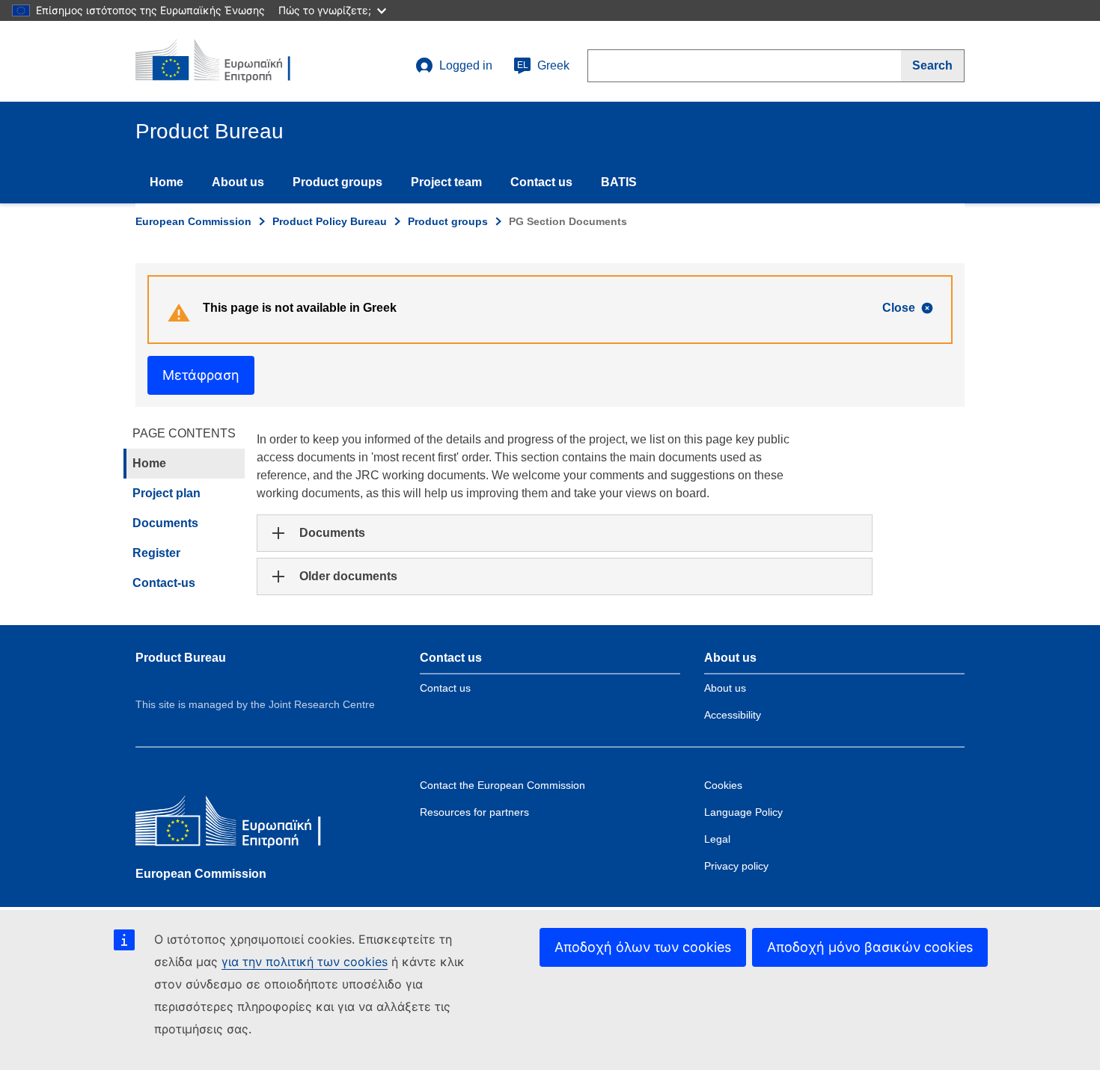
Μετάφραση (200, 375)
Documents (165, 523)
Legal (717, 839)
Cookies (723, 785)
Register (156, 553)
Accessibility (732, 715)
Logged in (465, 65)
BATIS (619, 182)
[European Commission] (243, 824)
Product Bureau (180, 657)
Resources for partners (474, 812)
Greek (543, 65)
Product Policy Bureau (329, 221)
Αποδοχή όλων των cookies (642, 947)
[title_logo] (226, 61)
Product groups (337, 182)
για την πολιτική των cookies (304, 961)
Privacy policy (736, 866)
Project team (446, 182)
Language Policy (743, 812)
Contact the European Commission (502, 785)
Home (166, 182)
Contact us (541, 182)
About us (238, 182)
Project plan (166, 493)
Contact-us (163, 582)
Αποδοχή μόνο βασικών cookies (870, 947)
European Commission (193, 221)
